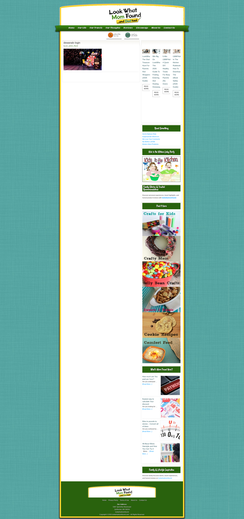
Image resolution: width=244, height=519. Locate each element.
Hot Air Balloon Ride (149, 134)
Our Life (82, 28)
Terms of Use (124, 500)
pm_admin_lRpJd (72, 46)
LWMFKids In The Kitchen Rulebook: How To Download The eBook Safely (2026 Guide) (176, 71)
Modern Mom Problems (150, 144)
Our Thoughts (113, 28)
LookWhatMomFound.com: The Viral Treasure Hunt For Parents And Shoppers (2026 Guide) (146, 68)
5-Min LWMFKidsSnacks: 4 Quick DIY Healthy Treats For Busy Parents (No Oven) (166, 70)
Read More (146, 87)
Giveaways (142, 28)
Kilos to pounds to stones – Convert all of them (150, 423)
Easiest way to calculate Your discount (148, 401)
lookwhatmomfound (165, 478)
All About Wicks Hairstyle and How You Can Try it (149, 446)
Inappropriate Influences (150, 137)
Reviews (128, 28)
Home (71, 28)
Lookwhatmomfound (122, 13)
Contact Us (169, 28)
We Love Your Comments (151, 139)
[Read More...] (147, 384)
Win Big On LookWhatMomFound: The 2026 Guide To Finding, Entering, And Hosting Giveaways (156, 71)
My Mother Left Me (148, 142)
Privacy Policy (113, 500)
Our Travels (96, 28)
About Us (156, 28)
